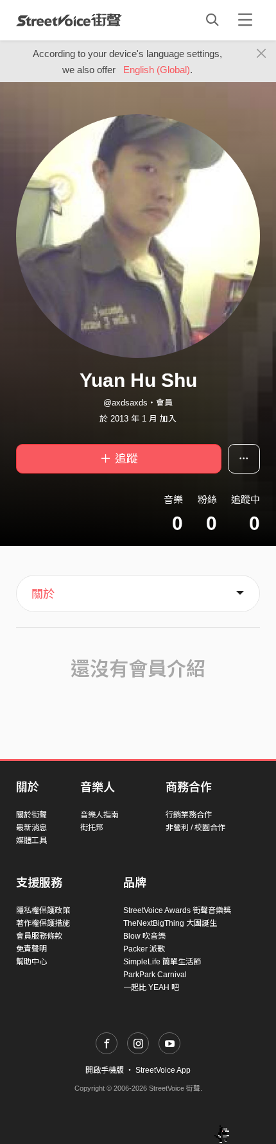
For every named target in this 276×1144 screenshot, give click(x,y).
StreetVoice (69, 19)
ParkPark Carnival (155, 974)
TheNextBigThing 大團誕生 (170, 923)
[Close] (261, 54)
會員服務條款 (39, 936)
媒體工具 (31, 840)
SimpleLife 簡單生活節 (162, 961)
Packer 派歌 (144, 948)
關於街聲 (31, 814)
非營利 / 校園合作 (195, 827)
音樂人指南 (99, 814)
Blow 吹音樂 (144, 936)
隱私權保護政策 (43, 910)
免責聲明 (31, 948)
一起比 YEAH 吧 (151, 987)
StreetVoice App (163, 1070)
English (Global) (156, 69)
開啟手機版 (104, 1070)
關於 (43, 594)
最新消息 (31, 827)
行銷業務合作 (189, 814)
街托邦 (91, 827)
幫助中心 (31, 961)
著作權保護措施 (43, 923)
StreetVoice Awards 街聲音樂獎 (177, 910)
